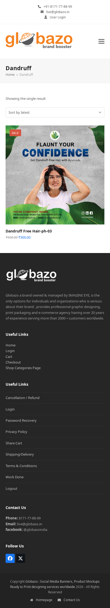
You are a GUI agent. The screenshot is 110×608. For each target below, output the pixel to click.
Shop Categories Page (23, 367)
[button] (101, 41)
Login (10, 350)
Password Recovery (21, 420)
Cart (9, 356)
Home (10, 345)
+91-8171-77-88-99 (58, 6)
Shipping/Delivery (20, 454)
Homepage (44, 600)
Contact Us (72, 600)
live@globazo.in (57, 12)
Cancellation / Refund (23, 397)
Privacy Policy (16, 431)
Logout (11, 488)
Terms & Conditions (21, 465)
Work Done (14, 477)
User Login (58, 17)
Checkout (13, 362)
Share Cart (14, 443)
